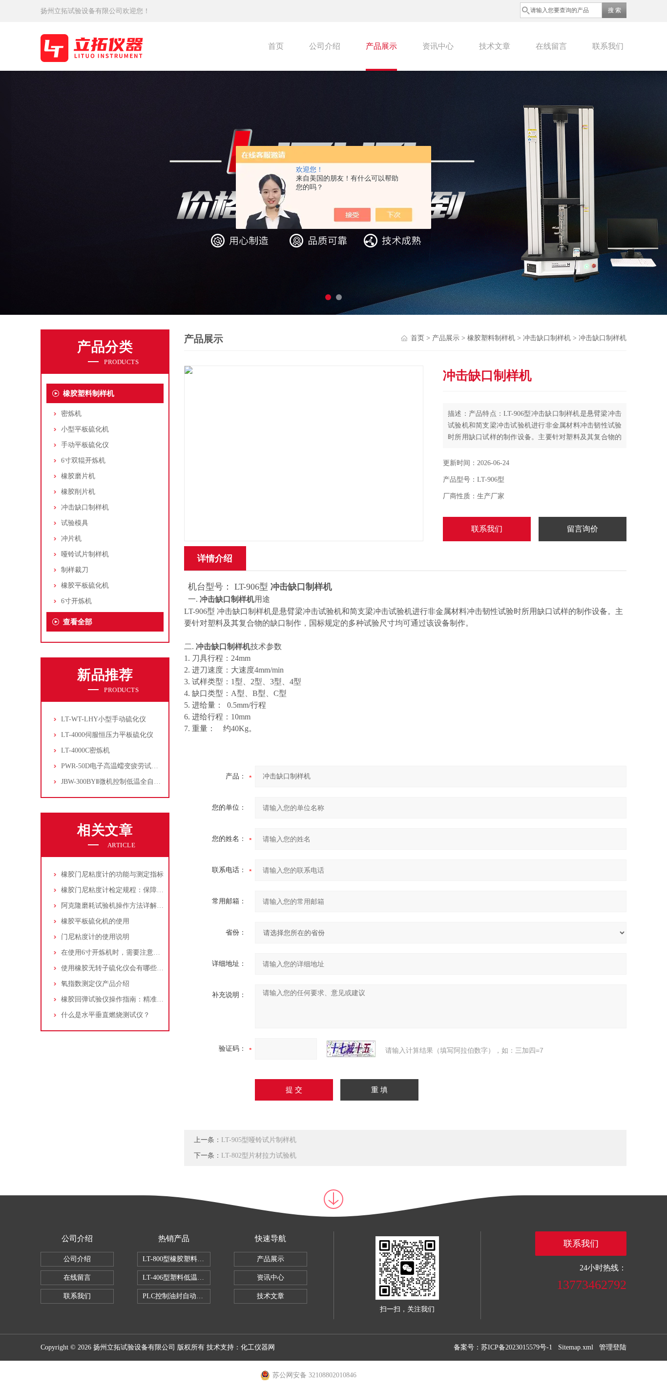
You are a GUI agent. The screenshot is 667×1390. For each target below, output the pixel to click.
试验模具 (74, 523)
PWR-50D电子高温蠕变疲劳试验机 (113, 766)
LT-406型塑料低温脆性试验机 (176, 1277)
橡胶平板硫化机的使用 (95, 921)
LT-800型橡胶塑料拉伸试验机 (176, 1259)
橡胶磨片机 (78, 476)
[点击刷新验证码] (351, 1049)
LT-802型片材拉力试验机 (258, 1155)
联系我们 (608, 46)
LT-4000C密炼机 (85, 750)
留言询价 (582, 529)
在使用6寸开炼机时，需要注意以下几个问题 (127, 952)
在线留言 (551, 46)
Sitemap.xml (575, 1347)
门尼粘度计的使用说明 (95, 936)
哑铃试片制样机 (85, 554)
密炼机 (71, 413)
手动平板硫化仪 (85, 445)
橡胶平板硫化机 (85, 585)
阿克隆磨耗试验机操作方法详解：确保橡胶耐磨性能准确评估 (153, 905)
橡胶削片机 (78, 491)
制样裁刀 (74, 569)
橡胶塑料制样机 (88, 393)
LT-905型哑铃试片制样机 (258, 1140)
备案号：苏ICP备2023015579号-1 (503, 1347)
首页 (276, 46)
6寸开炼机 (76, 601)
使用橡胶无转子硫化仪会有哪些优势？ (119, 968)
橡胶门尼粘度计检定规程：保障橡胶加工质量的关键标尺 (146, 890)
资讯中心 (438, 46)
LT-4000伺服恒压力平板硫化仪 (107, 734)
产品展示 (381, 46)
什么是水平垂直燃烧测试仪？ (105, 1015)
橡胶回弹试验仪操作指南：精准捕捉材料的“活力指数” (142, 999)
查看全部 (77, 622)
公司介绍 (324, 46)
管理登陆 (612, 1347)
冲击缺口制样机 (85, 507)
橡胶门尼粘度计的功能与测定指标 (112, 874)
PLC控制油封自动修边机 (176, 1296)
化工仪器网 (258, 1347)
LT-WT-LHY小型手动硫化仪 (103, 719)
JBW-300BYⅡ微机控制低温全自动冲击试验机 (128, 781)
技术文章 (494, 46)
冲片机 (71, 538)
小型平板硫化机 (85, 429)
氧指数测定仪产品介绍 (95, 983)
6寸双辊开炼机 (83, 460)
